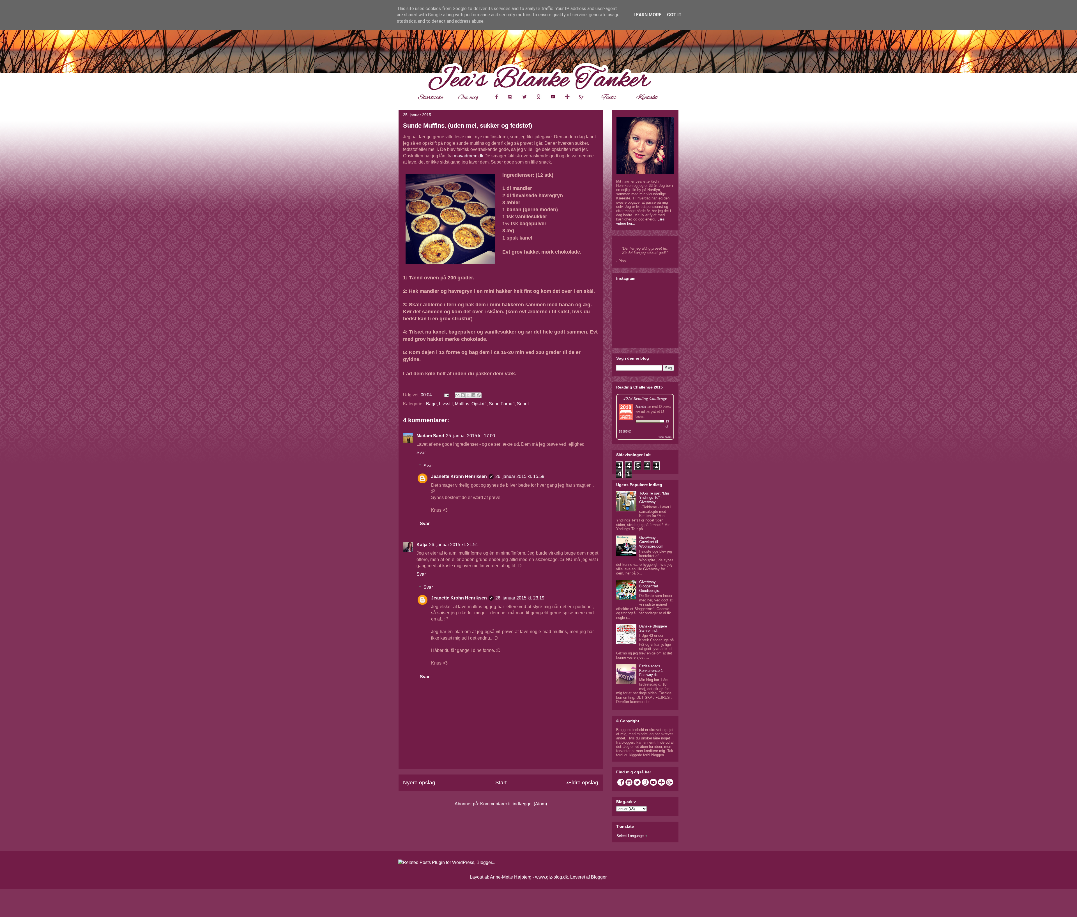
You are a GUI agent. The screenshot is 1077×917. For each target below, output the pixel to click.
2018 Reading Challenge (645, 398)
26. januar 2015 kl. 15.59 (519, 476)
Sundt (523, 403)
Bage (431, 403)
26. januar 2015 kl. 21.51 (453, 544)
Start (501, 782)
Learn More (647, 14)
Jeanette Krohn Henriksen (459, 476)
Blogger (598, 877)
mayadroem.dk (468, 155)
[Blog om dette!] (463, 395)
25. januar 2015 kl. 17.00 (470, 435)
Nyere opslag (419, 782)
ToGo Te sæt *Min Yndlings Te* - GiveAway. (654, 497)
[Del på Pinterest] (479, 395)
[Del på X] (468, 395)
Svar (421, 452)
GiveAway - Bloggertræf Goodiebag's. (649, 586)
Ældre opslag (582, 782)
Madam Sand (430, 435)
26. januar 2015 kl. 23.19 (519, 598)
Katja (421, 544)
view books (665, 437)
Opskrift (479, 403)
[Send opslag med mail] (446, 394)
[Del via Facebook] (473, 395)
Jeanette (641, 406)
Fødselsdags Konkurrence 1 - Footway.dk (652, 670)
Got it (674, 14)
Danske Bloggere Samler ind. (653, 628)
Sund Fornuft (502, 403)
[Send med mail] (457, 395)
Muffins (462, 403)
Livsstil (446, 403)
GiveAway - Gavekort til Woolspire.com (651, 542)
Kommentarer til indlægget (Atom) (513, 803)
